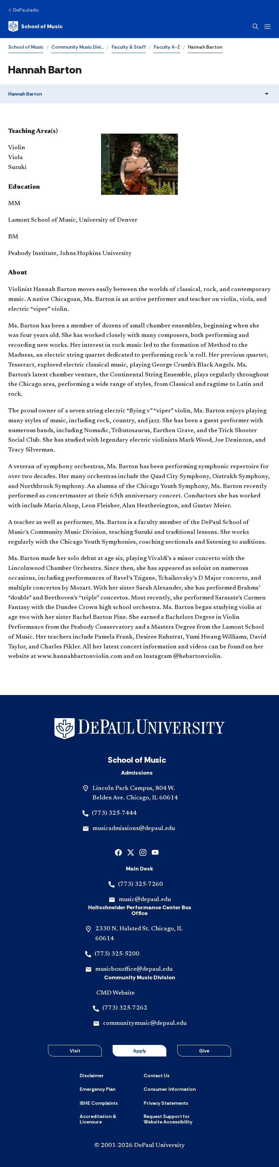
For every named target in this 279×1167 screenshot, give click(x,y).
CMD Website (115, 993)
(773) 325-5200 (117, 954)
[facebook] (118, 852)
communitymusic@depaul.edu (144, 1023)
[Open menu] (267, 26)
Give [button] (204, 1051)
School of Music (26, 47)
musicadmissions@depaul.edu (134, 829)
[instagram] (143, 852)
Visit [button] (75, 1051)
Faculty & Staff (129, 47)
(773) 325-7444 (114, 813)
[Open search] (255, 26)
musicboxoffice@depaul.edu (134, 969)
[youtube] (155, 852)
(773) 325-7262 (124, 1008)
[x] (130, 852)
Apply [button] (139, 1051)
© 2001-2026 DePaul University (139, 1146)
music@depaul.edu (145, 900)
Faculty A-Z (167, 47)
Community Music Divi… (77, 47)
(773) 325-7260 (140, 884)
